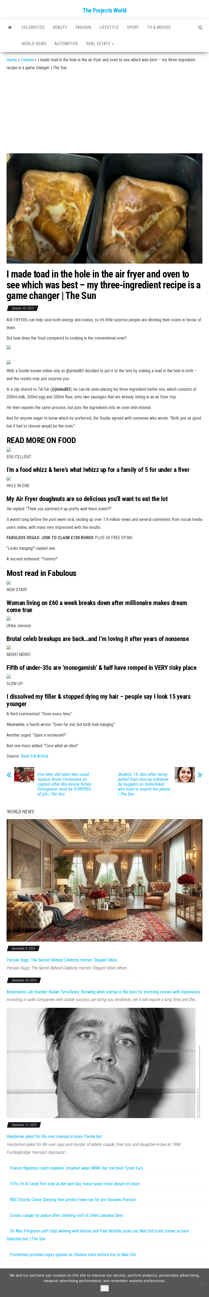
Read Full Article (34, 756)
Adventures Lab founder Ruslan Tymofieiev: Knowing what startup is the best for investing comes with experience (103, 991)
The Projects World (104, 10)
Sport (133, 27)
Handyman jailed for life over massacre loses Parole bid (54, 1136)
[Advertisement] (104, 112)
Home (12, 59)
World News (33, 43)
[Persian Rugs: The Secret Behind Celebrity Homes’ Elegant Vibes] (104, 880)
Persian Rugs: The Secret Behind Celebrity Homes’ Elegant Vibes (62, 960)
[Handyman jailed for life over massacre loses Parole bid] (104, 1062)
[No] (202, 1283)
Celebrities (33, 27)
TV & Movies (159, 27)
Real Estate (98, 43)
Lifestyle (109, 27)
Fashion (83, 27)
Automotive (66, 43)
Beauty (60, 27)
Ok (104, 1288)
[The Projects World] (9, 27)
